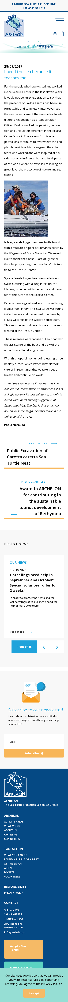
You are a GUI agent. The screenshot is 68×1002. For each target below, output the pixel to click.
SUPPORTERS (12, 839)
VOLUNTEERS (12, 876)
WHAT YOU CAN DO (15, 855)
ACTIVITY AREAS (13, 821)
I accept (34, 993)
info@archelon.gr (14, 932)
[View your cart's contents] (62, 33)
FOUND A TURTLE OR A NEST (21, 859)
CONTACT (11, 903)
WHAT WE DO (12, 826)
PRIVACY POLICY (13, 892)
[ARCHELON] (14, 25)
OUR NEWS (10, 834)
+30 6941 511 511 (14, 925)
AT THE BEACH (13, 863)
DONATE (9, 872)
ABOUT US (10, 830)
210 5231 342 (13, 918)
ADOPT (8, 868)
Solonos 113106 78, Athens (13, 911)
